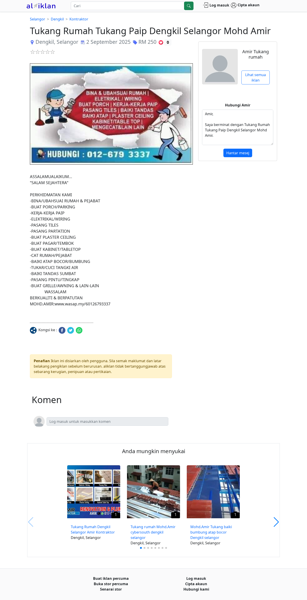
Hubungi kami (196, 589)
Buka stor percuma (111, 583)
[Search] (189, 6)
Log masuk (219, 5)
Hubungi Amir (237, 105)
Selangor (37, 19)
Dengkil (57, 19)
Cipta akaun (249, 4)
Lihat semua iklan (255, 77)
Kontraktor (78, 19)
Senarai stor (111, 589)
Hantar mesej (237, 152)
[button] (111, 114)
